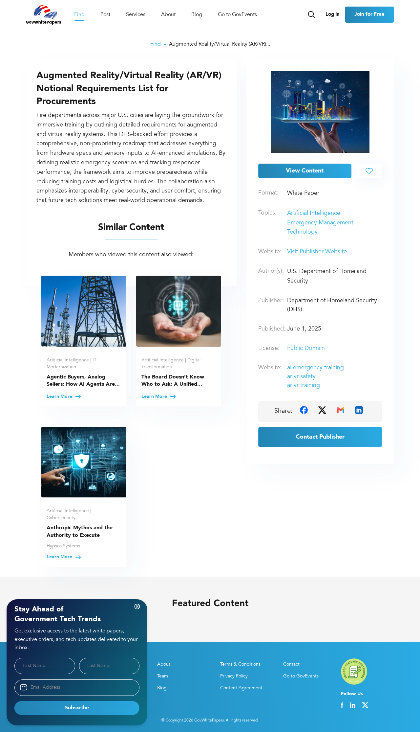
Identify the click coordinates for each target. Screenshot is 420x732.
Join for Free (369, 14)
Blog (196, 14)
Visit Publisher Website (317, 252)
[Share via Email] (340, 410)
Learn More (60, 396)
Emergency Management (320, 223)
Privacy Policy (234, 676)
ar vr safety (301, 377)
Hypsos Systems (63, 546)
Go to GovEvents (237, 14)
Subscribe (77, 708)
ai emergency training (315, 368)
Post (105, 14)
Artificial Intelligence (313, 214)
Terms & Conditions (240, 664)
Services (135, 14)
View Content (305, 171)
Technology (302, 232)
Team (162, 676)
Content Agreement (241, 688)
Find (79, 14)
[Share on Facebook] (304, 410)
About (168, 14)
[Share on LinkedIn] (359, 410)
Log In (333, 14)
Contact (291, 664)
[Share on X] (322, 410)
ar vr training (303, 386)
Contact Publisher (320, 437)
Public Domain (306, 349)
